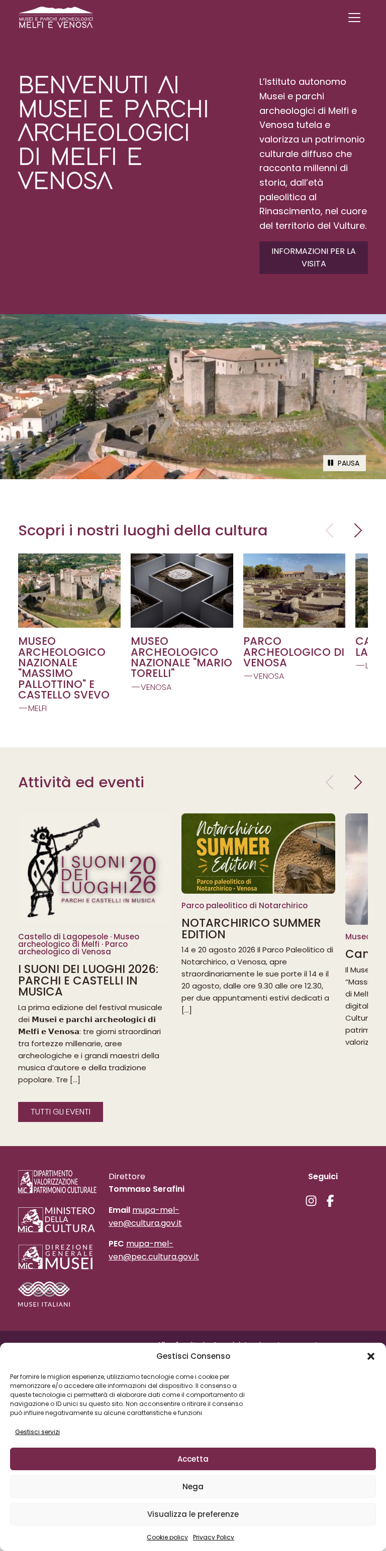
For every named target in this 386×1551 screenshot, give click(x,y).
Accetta (193, 1459)
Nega (193, 1486)
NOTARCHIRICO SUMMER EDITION (251, 928)
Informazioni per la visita (313, 257)
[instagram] (311, 1201)
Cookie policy (167, 1537)
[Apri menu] (354, 17)
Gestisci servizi (37, 1432)
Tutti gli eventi (60, 1111)
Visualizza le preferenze (193, 1514)
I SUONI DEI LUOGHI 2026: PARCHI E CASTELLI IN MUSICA (88, 980)
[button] (371, 1356)
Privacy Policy (213, 1537)
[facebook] (330, 1201)
